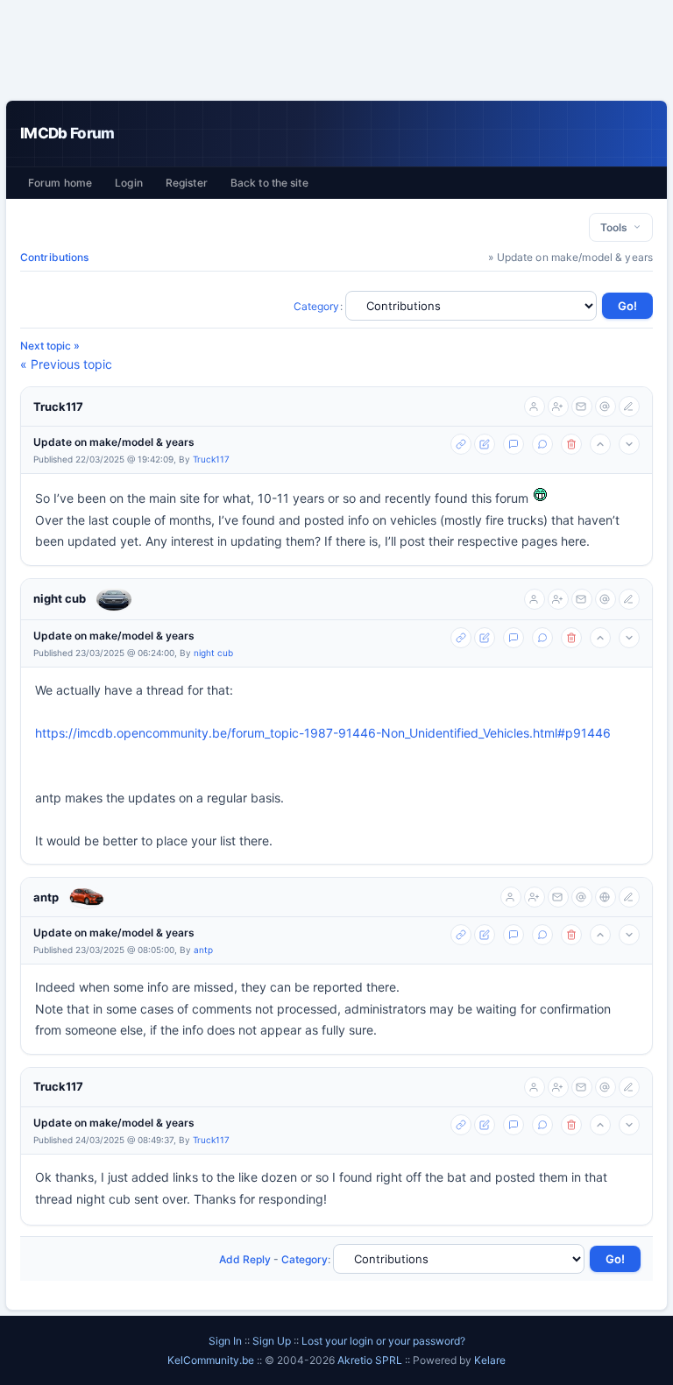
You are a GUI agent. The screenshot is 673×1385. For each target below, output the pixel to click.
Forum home (60, 182)
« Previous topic (66, 364)
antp (46, 897)
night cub (59, 598)
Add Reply (245, 1259)
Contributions (54, 257)
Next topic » (50, 345)
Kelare (490, 1360)
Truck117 (58, 406)
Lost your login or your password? (383, 1340)
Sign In (225, 1340)
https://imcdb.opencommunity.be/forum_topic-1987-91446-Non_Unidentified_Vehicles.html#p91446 (323, 732)
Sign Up (271, 1340)
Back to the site (269, 182)
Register (187, 182)
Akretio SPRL (371, 1360)
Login (129, 182)
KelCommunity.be (212, 1360)
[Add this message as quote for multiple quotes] (542, 444)
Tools (616, 227)
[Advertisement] (336, 50)
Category (317, 306)
